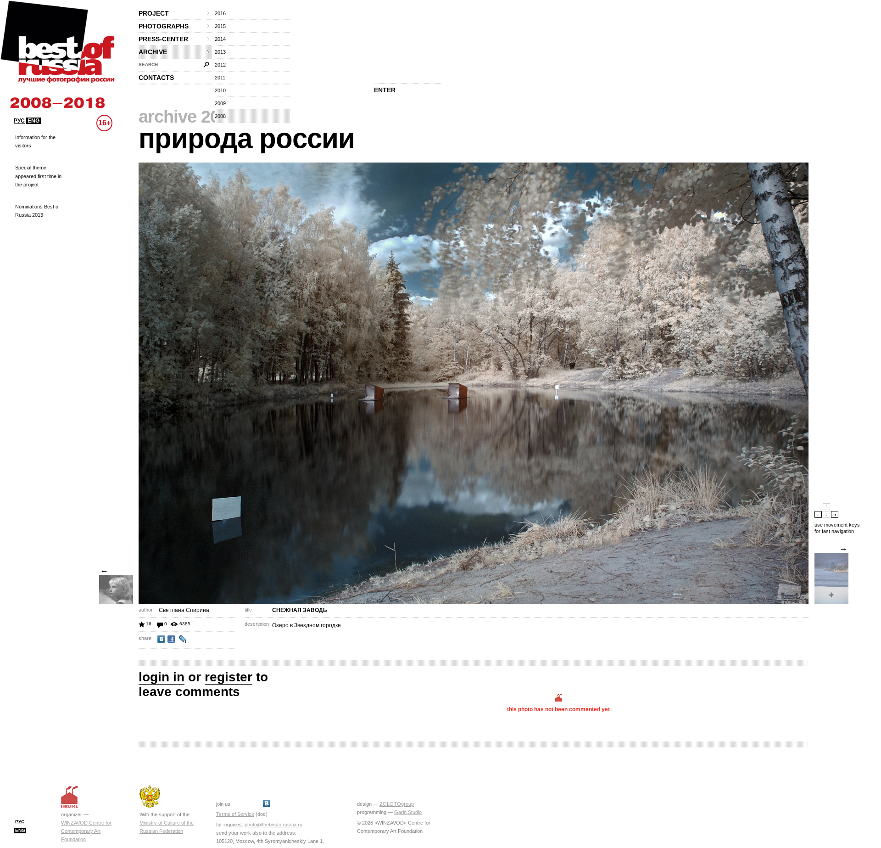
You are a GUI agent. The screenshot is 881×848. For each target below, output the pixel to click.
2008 (220, 116)
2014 (220, 39)
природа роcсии (247, 138)
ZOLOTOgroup (396, 804)
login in (161, 677)
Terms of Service (235, 814)
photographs (164, 26)
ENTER (385, 90)
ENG (33, 121)
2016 (220, 13)
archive (153, 52)
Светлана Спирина (184, 610)
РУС (19, 121)
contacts (156, 77)
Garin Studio (408, 812)
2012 (220, 64)
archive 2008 (188, 116)
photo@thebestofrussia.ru (273, 824)
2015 (220, 26)
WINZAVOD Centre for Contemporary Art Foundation (86, 831)
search (148, 64)
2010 (220, 90)
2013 (220, 52)
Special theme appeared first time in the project (38, 176)
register (228, 677)
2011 (220, 77)
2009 (220, 103)
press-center (163, 39)
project (154, 13)
